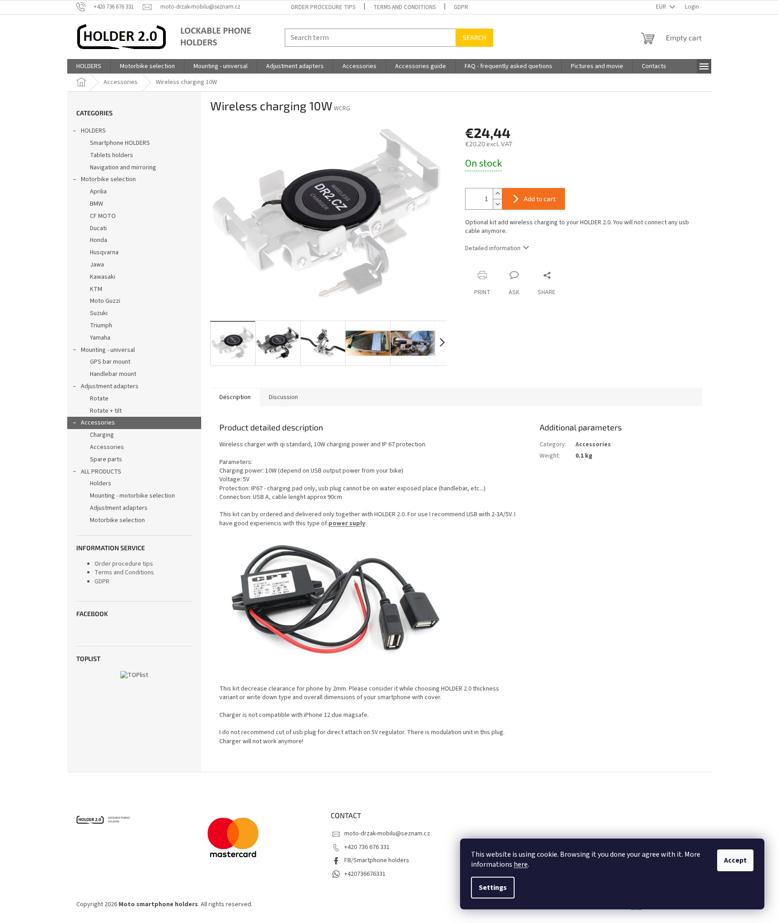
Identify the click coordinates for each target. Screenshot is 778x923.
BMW (96, 203)
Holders (100, 483)
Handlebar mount (113, 374)
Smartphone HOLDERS (120, 143)
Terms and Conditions (404, 7)
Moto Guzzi (105, 301)
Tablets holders (111, 155)
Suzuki (99, 313)
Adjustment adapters (110, 386)
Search (474, 37)
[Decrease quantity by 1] (497, 204)
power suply (346, 523)
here (521, 864)
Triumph (101, 325)
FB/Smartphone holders (376, 860)
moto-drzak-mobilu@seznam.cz (387, 833)
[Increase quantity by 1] (497, 193)
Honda (98, 240)
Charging (102, 434)
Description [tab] (235, 397)
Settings (493, 888)
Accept (735, 860)
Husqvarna (104, 252)
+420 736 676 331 (367, 847)
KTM (96, 289)
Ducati (98, 228)
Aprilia (98, 191)
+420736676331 (365, 874)
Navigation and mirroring (123, 167)
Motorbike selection (108, 179)
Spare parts (106, 459)
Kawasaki (102, 276)
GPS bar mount (110, 361)
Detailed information (492, 248)
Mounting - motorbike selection (132, 495)
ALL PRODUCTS (101, 471)
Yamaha (100, 337)
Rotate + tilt (106, 410)
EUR (662, 7)
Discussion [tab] (283, 397)
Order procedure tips (323, 7)
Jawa (97, 264)
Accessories (98, 422)
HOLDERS (93, 130)
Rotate (99, 398)
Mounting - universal (108, 350)
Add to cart (539, 198)
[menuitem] (88, 66)
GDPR (461, 7)
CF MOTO (103, 216)
